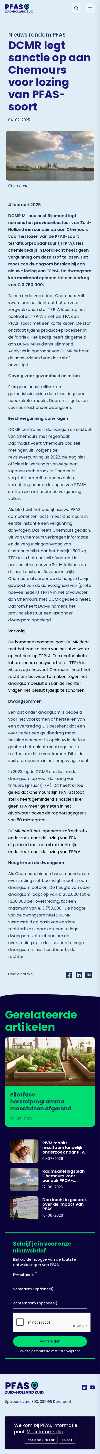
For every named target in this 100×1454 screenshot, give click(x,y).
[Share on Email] (88, 974)
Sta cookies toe (41, 1440)
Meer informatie (45, 1431)
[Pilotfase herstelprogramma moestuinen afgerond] (50, 1082)
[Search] (76, 8)
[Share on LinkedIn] (79, 974)
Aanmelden (50, 1341)
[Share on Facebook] (69, 974)
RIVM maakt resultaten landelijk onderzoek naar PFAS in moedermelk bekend (64, 1147)
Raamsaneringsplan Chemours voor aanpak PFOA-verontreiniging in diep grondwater (65, 1175)
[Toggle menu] (90, 8)
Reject (67, 1440)
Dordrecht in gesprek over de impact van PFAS (64, 1204)
